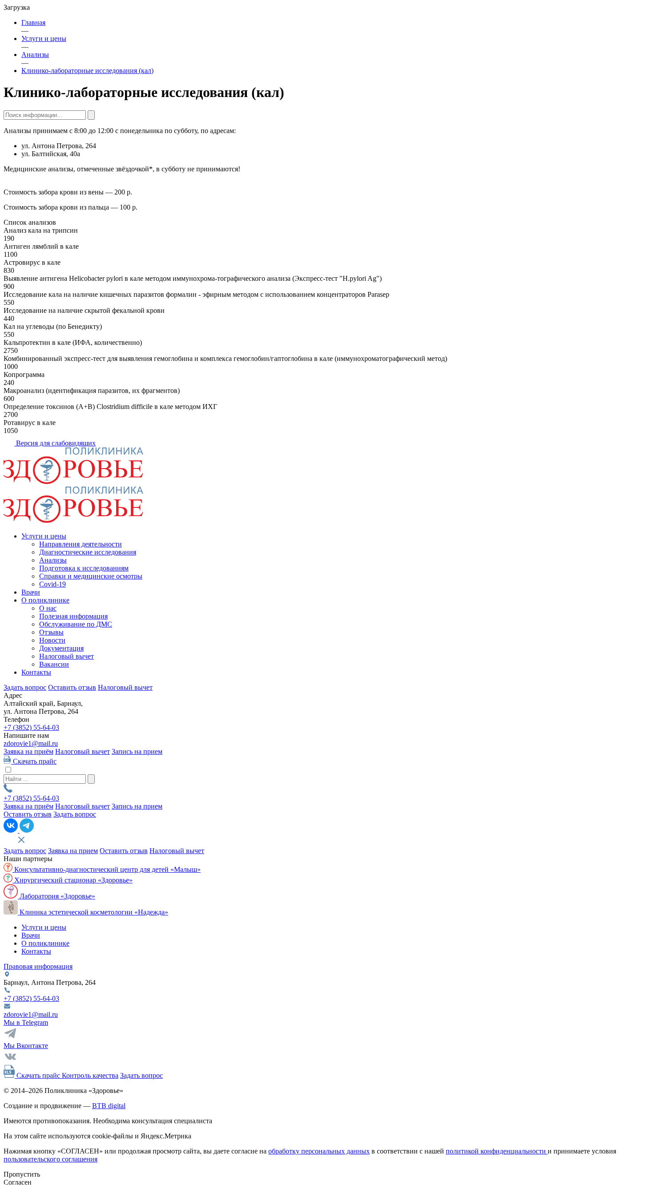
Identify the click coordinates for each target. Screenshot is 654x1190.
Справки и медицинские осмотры (90, 576)
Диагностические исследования (87, 552)
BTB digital (108, 1105)
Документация (61, 648)
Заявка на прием (73, 850)
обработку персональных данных (319, 1151)
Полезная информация (73, 616)
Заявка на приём (28, 751)
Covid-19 (52, 584)
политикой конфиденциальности (497, 1151)
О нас (48, 608)
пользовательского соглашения (50, 1159)
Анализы (53, 560)
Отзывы (51, 632)
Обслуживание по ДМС (75, 624)
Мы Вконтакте (26, 1045)
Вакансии (54, 664)
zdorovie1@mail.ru (31, 743)
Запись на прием (137, 751)
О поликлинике (45, 600)
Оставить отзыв (72, 687)
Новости (52, 640)
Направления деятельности (80, 544)
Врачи (30, 592)
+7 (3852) (31, 727)
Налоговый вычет (66, 656)
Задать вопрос (25, 687)
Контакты (36, 672)
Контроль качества (90, 1075)
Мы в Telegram (26, 1022)
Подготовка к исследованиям (84, 568)
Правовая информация (38, 966)
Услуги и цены (43, 536)
